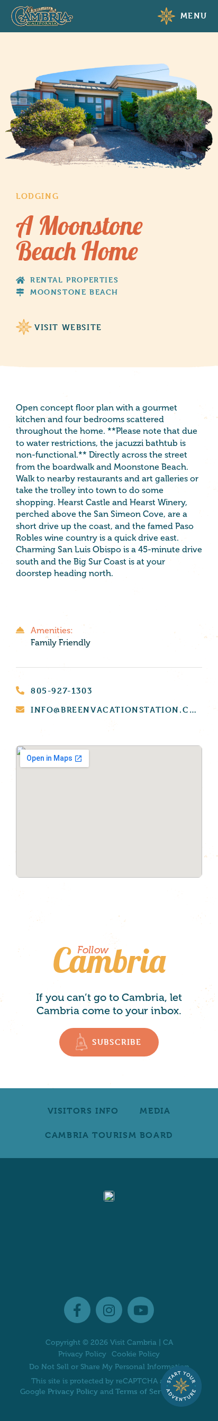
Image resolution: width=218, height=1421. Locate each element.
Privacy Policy (82, 1354)
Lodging (37, 196)
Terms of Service (145, 1391)
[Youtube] (141, 1310)
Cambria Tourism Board (109, 1135)
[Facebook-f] (77, 1310)
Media (155, 1111)
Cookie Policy (136, 1354)
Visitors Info (83, 1111)
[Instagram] (109, 1310)
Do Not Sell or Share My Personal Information (109, 1367)
